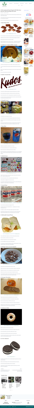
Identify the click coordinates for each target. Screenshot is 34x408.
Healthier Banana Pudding (26, 74)
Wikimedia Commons (11, 33)
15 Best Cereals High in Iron (26, 26)
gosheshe (7, 325)
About (18, 5)
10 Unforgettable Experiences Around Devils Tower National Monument (5, 370)
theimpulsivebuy (7, 233)
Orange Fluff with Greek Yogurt (26, 65)
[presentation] (4, 380)
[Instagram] (15, 406)
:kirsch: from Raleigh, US (7, 62)
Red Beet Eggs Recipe (31, 56)
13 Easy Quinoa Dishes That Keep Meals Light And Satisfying (17, 370)
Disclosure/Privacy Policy (4, 406)
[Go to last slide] (2, 383)
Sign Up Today (13, 402)
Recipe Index (30, 3)
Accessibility (9, 406)
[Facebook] (12, 406)
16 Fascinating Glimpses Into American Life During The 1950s (18, 385)
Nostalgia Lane (10, 3)
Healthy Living (6, 402)
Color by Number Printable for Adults (26, 46)
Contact (22, 5)
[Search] (32, 10)
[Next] (20, 383)
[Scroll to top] (32, 405)
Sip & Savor (26, 3)
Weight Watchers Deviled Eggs (26, 56)
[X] (14, 406)
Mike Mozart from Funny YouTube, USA (7, 202)
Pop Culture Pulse (22, 3)
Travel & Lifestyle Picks (16, 3)
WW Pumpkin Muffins (26, 35)
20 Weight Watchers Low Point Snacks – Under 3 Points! (31, 36)
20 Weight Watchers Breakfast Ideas (31, 66)
